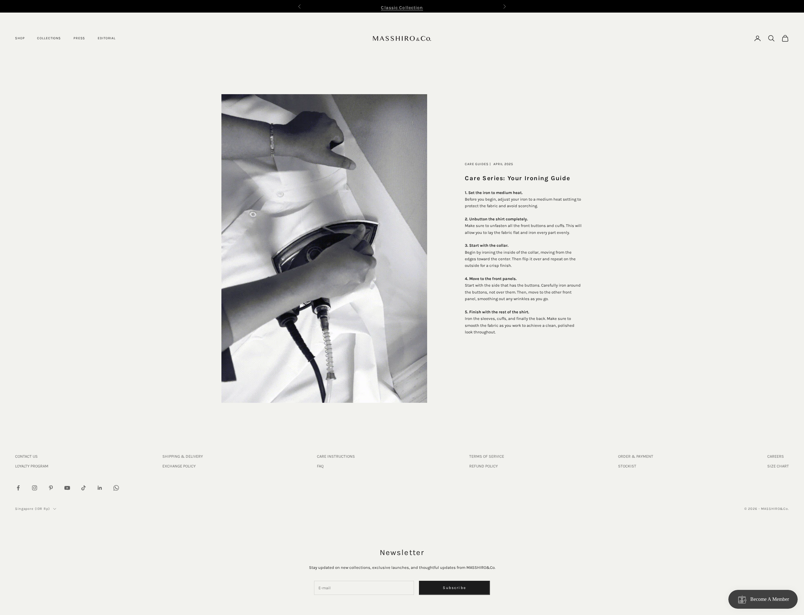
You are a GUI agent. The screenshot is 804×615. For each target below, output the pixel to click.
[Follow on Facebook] (18, 488)
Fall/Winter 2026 (402, 8)
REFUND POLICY (483, 466)
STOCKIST (627, 466)
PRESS (79, 38)
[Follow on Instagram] (34, 488)
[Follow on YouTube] (67, 488)
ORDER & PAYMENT (635, 456)
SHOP (19, 38)
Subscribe (454, 587)
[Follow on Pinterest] (51, 488)
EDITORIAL (107, 38)
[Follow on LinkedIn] (100, 488)
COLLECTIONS (49, 38)
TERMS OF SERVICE (486, 456)
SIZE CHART (778, 466)
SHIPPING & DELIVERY (182, 456)
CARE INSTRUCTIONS (336, 456)
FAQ (320, 466)
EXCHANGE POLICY (179, 466)
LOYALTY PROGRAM (31, 466)
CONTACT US (26, 456)
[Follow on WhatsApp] (116, 488)
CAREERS (775, 456)
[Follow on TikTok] (83, 488)
